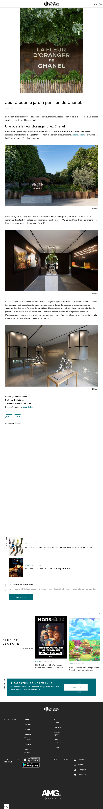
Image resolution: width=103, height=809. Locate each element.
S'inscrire (21, 597)
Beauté (27, 729)
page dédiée (28, 406)
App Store (31, 759)
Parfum (9, 416)
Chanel (17, 416)
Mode (26, 719)
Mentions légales (57, 733)
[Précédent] (90, 613)
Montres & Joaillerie (27, 737)
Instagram (82, 769)
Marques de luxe (27, 750)
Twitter (80, 764)
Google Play (31, 765)
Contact (57, 747)
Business (28, 724)
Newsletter (58, 727)
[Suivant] (97, 613)
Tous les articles (26, 648)
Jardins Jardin (77, 134)
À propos (57, 720)
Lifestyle (27, 744)
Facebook (82, 774)
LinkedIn (81, 759)
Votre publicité (57, 740)
